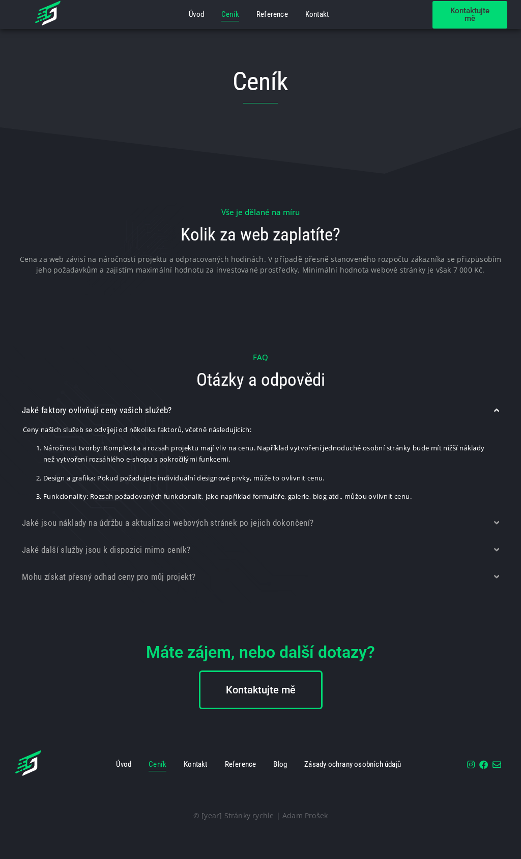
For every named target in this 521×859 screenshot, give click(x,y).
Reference (272, 14)
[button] (260, 410)
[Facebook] (484, 764)
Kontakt (317, 14)
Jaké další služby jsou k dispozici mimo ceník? (106, 550)
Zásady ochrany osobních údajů (352, 764)
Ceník (230, 14)
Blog (280, 764)
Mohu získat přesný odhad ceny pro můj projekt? (108, 577)
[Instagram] (471, 764)
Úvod (196, 14)
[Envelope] (496, 764)
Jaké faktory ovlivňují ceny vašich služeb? (97, 410)
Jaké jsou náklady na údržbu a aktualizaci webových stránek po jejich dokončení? (168, 523)
